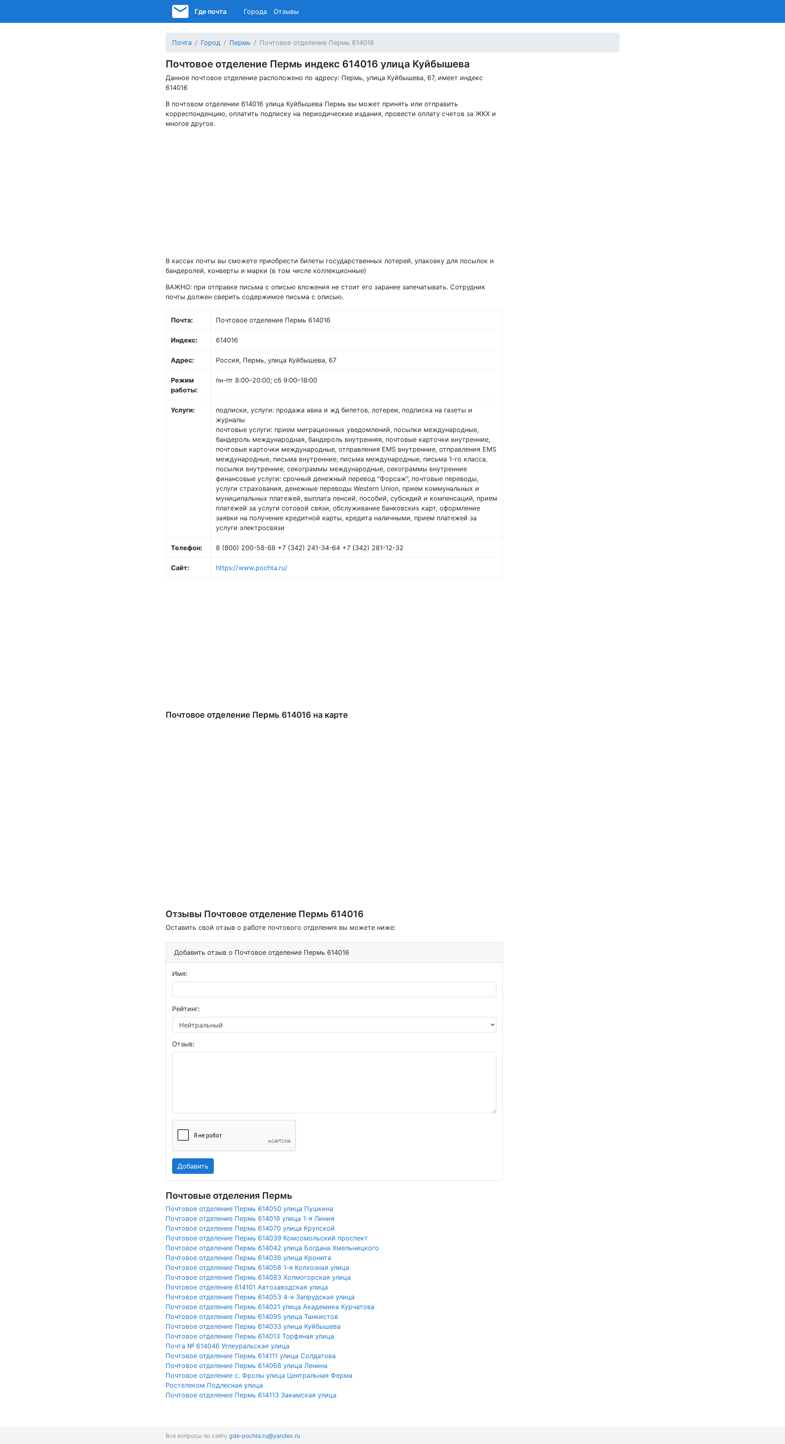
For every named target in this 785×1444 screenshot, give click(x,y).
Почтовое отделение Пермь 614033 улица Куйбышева (253, 1326)
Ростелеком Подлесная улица (214, 1385)
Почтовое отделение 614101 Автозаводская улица (247, 1287)
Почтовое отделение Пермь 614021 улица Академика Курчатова (270, 1307)
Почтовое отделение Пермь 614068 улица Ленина (246, 1365)
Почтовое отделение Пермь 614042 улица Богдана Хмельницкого (272, 1248)
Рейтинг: (186, 1009)
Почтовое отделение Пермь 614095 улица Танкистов (252, 1316)
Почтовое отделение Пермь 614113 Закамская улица (251, 1395)
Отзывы (286, 11)
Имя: (179, 973)
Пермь (240, 42)
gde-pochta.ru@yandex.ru (264, 1435)
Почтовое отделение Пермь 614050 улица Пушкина (249, 1208)
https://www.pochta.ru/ (251, 568)
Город (210, 42)
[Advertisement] (334, 192)
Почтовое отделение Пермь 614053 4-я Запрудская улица (260, 1297)
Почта (182, 42)
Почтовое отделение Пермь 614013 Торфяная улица (250, 1336)
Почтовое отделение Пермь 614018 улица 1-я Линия (250, 1218)
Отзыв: (183, 1044)
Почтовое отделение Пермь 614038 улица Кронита (248, 1258)
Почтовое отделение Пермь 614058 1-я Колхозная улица (257, 1267)
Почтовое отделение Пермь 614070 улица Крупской (250, 1228)
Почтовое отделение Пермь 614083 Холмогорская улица (258, 1277)
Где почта (211, 11)
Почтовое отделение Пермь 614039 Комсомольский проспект (267, 1238)
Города (255, 11)
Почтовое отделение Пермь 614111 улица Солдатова (251, 1356)
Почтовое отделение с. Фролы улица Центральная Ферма (259, 1375)
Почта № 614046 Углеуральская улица (227, 1346)
